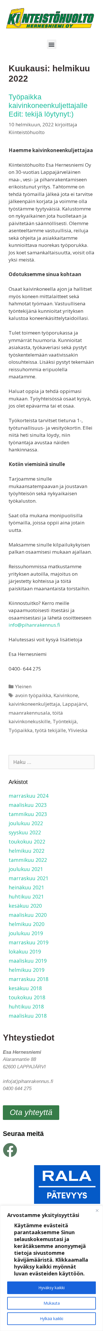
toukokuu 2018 (27, 997)
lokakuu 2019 (25, 951)
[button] (51, 44)
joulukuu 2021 (26, 869)
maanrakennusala (29, 712)
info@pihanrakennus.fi (34, 625)
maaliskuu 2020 (28, 914)
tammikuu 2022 (28, 859)
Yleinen (23, 686)
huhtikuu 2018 (26, 1006)
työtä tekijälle (50, 730)
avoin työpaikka (33, 695)
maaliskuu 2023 (28, 804)
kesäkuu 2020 (25, 905)
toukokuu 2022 (27, 841)
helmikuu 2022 (26, 850)
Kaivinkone (66, 695)
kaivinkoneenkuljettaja (34, 704)
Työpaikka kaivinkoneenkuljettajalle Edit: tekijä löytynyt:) (48, 105)
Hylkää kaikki (51, 1318)
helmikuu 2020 (26, 924)
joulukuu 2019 (26, 933)
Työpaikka (21, 730)
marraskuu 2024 (28, 795)
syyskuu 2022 (25, 832)
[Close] (97, 1210)
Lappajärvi (74, 704)
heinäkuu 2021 (26, 887)
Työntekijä (65, 721)
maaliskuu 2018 (28, 1015)
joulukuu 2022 (26, 823)
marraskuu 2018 (28, 979)
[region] (51, 1268)
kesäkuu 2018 (25, 988)
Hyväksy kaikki (51, 1287)
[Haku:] (51, 761)
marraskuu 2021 (28, 878)
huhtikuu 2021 (26, 896)
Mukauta (51, 1303)
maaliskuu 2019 (28, 960)
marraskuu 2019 (28, 942)
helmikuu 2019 (26, 969)
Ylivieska (78, 730)
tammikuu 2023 (28, 814)
